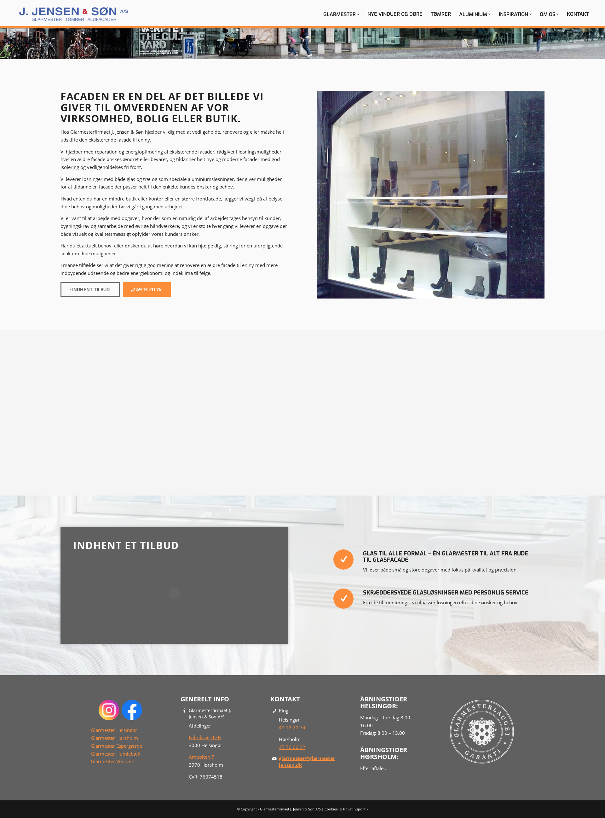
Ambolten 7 (201, 757)
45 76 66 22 (292, 747)
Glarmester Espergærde (116, 746)
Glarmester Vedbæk (112, 761)
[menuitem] (341, 14)
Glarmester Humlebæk (115, 754)
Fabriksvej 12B (205, 737)
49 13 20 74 (292, 727)
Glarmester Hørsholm (114, 738)
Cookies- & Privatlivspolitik (346, 809)
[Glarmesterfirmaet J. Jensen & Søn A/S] (73, 14)
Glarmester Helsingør (114, 730)
